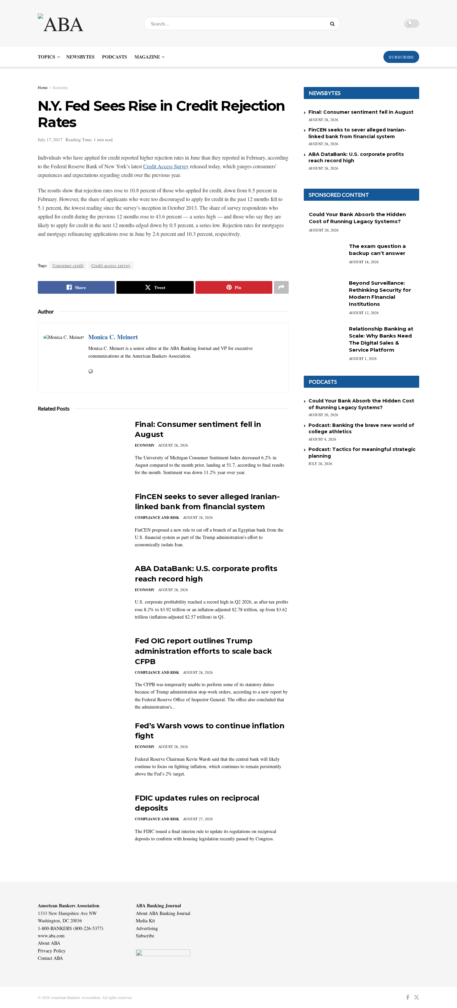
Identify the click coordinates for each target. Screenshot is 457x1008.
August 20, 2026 (324, 230)
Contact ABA (50, 958)
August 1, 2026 (363, 358)
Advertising (147, 928)
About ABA (49, 943)
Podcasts (114, 56)
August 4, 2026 (322, 439)
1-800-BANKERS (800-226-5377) (70, 928)
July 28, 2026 (320, 463)
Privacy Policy (52, 950)
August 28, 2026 (173, 445)
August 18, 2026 (364, 261)
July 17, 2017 (50, 139)
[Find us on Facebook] (407, 997)
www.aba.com (51, 935)
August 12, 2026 (364, 312)
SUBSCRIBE (401, 57)
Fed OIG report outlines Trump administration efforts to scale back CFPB (203, 651)
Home (43, 87)
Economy (60, 87)
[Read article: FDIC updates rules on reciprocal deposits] (81, 824)
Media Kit (145, 920)
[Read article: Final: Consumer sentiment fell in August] (81, 451)
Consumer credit (68, 265)
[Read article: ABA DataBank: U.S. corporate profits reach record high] (81, 595)
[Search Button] (334, 23)
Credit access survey (110, 265)
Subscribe (145, 935)
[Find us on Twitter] (416, 997)
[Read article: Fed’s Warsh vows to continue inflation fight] (81, 752)
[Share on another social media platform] (281, 287)
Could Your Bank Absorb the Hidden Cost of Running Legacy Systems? (361, 404)
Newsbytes (80, 56)
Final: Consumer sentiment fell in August (361, 112)
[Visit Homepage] (85, 23)
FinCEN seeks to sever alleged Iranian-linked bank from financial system (357, 133)
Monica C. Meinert (113, 337)
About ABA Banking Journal (163, 913)
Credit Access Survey (166, 166)
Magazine (147, 56)
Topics (46, 56)
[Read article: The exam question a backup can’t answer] (324, 257)
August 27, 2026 (198, 818)
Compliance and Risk (157, 517)
